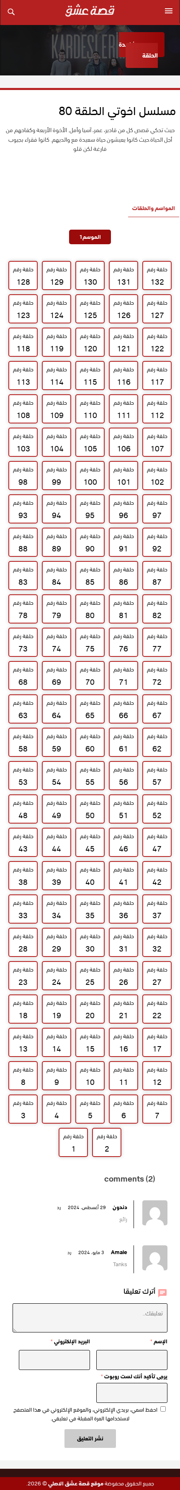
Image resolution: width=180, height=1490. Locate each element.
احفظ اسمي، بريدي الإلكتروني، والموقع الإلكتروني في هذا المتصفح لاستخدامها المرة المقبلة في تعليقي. (85, 1414)
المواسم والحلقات (153, 208)
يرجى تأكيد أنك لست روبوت (134, 1376)
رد (59, 1207)
